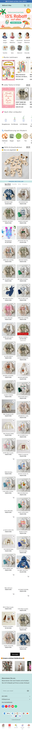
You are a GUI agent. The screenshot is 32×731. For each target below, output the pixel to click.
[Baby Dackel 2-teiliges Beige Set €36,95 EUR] (24, 159)
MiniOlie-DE (17, 719)
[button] (28, 5)
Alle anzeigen (15, 654)
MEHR (28, 57)
